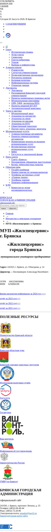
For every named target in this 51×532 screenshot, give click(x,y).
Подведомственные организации (27, 75)
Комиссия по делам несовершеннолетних (21, 188)
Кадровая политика (20, 80)
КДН (8, 185)
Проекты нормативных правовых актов (30, 98)
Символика (16, 57)
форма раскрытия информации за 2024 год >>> (23, 293)
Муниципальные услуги (17, 131)
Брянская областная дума (12, 350)
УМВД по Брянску (9, 481)
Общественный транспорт (24, 126)
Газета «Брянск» (19, 159)
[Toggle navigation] (1, 42)
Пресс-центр (12, 157)
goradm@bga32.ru (28, 513)
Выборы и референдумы (23, 65)
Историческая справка (22, 52)
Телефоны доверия (20, 180)
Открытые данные (20, 85)
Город (8, 49)
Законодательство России (12, 463)
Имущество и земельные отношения (23, 218)
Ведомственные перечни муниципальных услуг (23, 147)
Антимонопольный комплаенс (26, 108)
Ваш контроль (7, 439)
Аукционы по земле (21, 118)
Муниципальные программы (25, 100)
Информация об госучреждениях (16, 451)
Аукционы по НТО (20, 123)
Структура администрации (24, 72)
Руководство (17, 70)
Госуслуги (5, 398)
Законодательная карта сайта (14, 516)
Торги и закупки (14, 111)
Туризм (14, 62)
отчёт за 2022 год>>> (10, 303)
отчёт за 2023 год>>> (10, 298)
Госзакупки (5, 412)
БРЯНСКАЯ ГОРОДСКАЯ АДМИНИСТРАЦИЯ (17, 200)
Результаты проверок (21, 77)
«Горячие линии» (19, 177)
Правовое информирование (24, 182)
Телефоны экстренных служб (25, 175)
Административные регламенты (27, 134)
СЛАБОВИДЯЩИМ (16, 24)
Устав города (17, 54)
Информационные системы (24, 83)
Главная (9, 213)
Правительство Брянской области (16, 335)
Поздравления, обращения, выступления (31, 162)
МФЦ (14, 152)
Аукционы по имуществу (23, 116)
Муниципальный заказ (22, 113)
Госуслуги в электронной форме (27, 154)
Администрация (13, 67)
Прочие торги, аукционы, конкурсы (28, 129)
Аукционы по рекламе (22, 121)
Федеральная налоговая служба (15, 383)
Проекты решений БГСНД (24, 106)
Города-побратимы (20, 60)
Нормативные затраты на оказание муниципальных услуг (28, 142)
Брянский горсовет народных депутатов (19, 365)
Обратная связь (13, 167)
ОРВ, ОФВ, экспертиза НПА (25, 103)
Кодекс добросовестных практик (27, 164)
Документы (11, 88)
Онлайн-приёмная (20, 169)
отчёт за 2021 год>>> (10, 308)
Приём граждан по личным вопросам (29, 172)
